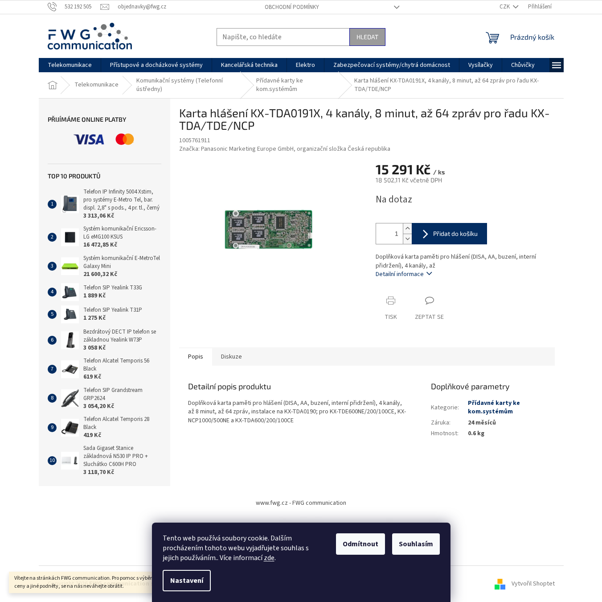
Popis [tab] (195, 356)
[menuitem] (70, 65)
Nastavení (186, 581)
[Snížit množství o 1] (407, 239)
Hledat (367, 37)
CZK (505, 7)
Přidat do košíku (455, 233)
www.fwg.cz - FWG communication (301, 503)
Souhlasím (416, 544)
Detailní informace (400, 274)
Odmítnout (360, 544)
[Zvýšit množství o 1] (407, 228)
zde (269, 558)
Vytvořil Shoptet (533, 583)
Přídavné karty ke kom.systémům (494, 407)
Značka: (284, 148)
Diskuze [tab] (231, 356)
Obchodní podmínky (292, 7)
